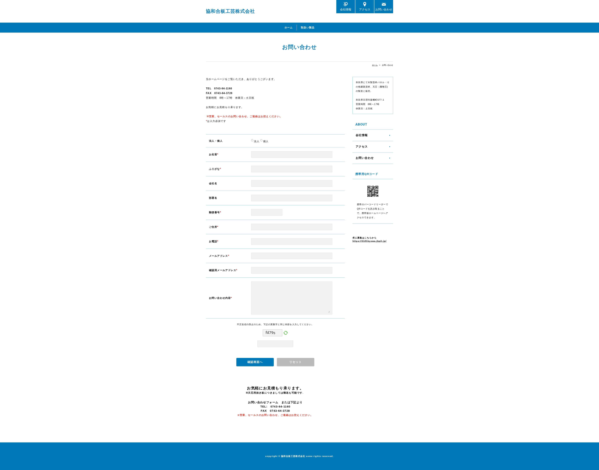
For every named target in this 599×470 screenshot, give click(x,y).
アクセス (364, 9)
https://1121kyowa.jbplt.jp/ (370, 241)
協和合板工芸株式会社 (230, 11)
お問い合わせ (383, 9)
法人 (256, 141)
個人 (265, 141)
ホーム (289, 27)
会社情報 (345, 9)
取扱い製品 (307, 27)
